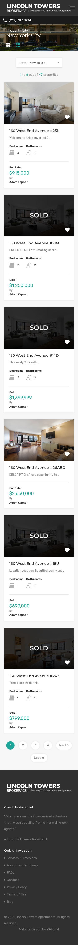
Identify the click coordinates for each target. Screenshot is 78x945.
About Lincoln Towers (22, 865)
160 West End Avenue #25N (34, 131)
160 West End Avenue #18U (34, 563)
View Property (39, 116)
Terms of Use (16, 894)
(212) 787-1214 (20, 20)
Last (37, 758)
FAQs (10, 872)
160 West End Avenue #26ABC (37, 468)
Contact (13, 880)
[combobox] (39, 63)
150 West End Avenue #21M (34, 243)
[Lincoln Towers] (39, 11)
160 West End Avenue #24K (34, 676)
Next (62, 745)
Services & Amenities (22, 858)
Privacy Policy (17, 887)
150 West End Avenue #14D (34, 355)
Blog (10, 901)
